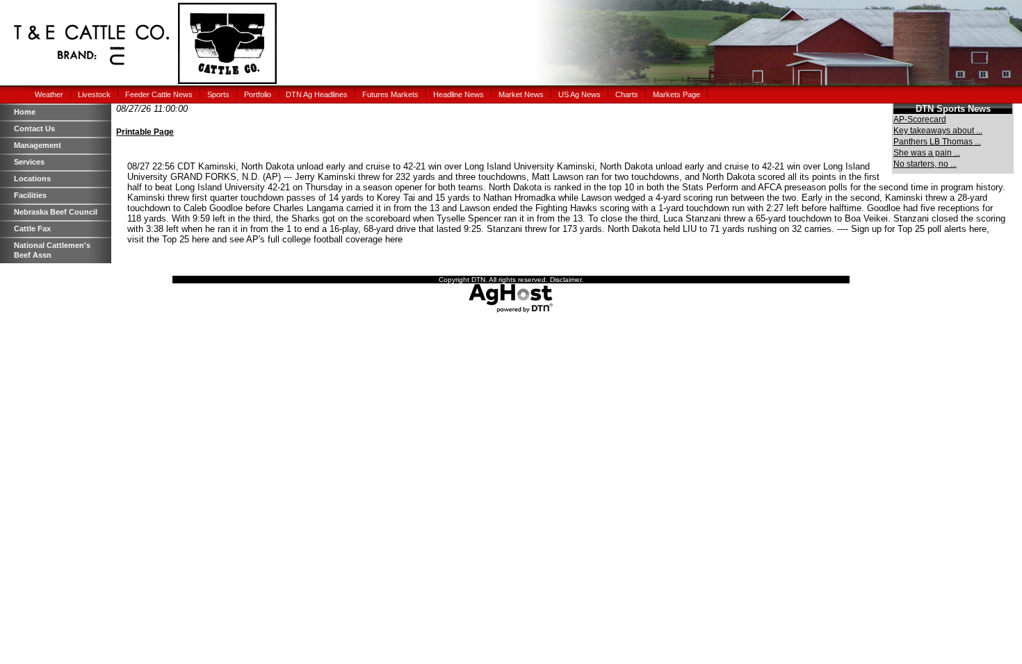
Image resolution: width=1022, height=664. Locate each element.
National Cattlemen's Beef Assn (52, 250)
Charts (626, 94)
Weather (49, 94)
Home (24, 112)
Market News (521, 94)
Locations (32, 178)
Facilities (30, 195)
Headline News (458, 94)
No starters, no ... (925, 164)
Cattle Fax (32, 228)
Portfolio (257, 94)
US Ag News (579, 94)
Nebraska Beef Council (55, 212)
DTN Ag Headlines (317, 94)
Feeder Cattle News (159, 94)
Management (37, 145)
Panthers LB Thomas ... (937, 142)
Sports (218, 94)
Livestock (94, 94)
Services (29, 162)
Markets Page (676, 94)
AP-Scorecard (919, 119)
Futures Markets (390, 94)
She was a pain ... (926, 153)
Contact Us (34, 128)
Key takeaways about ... (937, 130)
